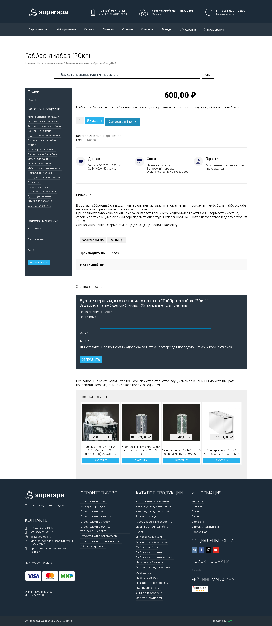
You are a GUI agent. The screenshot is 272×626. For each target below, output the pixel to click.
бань (199, 381)
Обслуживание (66, 29)
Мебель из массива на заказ (45, 168)
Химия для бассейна (40, 200)
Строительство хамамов (96, 516)
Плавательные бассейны (42, 191)
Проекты (108, 29)
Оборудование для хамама (44, 177)
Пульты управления (39, 196)
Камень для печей (77, 63)
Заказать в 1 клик (122, 122)
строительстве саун (161, 381)
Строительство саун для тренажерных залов (96, 529)
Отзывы (127, 29)
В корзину (94, 120)
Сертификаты (200, 532)
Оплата (196, 516)
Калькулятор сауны (93, 506)
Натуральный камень (50, 63)
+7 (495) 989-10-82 (42, 528)
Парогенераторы (38, 186)
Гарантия (197, 511)
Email (85, 340)
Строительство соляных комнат (101, 541)
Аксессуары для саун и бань (44, 125)
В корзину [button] (101, 460)
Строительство (39, 29)
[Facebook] (201, 550)
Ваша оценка (90, 312)
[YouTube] (216, 550)
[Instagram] (208, 550)
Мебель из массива (39, 163)
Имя (84, 333)
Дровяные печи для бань (42, 140)
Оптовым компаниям (205, 526)
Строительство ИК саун (95, 521)
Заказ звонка (215, 29)
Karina (91, 140)
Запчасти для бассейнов (42, 154)
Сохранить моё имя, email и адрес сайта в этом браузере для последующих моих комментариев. (158, 347)
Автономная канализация (43, 116)
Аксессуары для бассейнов (43, 121)
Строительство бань (93, 511)
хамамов (185, 381)
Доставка (198, 521)
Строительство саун (93, 501)
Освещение (34, 182)
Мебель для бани (38, 158)
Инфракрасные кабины (42, 149)
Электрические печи (39, 205)
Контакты (147, 29)
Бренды (167, 29)
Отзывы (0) (116, 240)
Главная (30, 63)
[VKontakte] (194, 550)
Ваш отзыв (89, 317)
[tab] (93, 240)
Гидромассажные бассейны (44, 135)
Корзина (190, 29)
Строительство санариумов (98, 536)
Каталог (89, 29)
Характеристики (92, 240)
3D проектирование (93, 546)
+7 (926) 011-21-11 (42, 532)
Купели (32, 144)
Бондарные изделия (39, 130)
